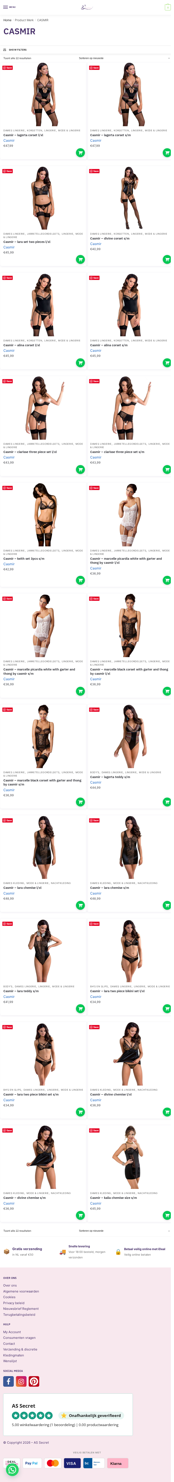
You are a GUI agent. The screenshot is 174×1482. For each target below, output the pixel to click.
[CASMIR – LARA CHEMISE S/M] (130, 847)
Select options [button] (80, 152)
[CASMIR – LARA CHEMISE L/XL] (43, 847)
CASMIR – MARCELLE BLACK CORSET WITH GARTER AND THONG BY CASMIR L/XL (129, 671)
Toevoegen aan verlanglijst (76, 72)
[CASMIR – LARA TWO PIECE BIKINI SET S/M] (43, 1054)
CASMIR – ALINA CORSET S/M (109, 345)
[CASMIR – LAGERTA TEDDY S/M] (130, 736)
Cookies (9, 1297)
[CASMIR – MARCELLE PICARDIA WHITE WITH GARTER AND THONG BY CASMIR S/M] (43, 625)
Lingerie (50, 130)
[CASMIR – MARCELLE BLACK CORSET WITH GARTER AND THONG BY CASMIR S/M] (43, 736)
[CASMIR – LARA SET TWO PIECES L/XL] (43, 198)
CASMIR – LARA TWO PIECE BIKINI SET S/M (31, 1094)
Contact (9, 1344)
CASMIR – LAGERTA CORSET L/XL (23, 135)
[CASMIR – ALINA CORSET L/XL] (43, 304)
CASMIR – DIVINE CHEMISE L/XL (111, 1094)
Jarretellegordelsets (43, 233)
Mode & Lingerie (69, 130)
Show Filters (18, 49)
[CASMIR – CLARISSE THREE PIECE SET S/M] (130, 408)
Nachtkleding (61, 883)
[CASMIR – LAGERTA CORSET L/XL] (43, 94)
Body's (94, 772)
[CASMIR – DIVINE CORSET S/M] (130, 198)
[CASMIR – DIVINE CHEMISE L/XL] (130, 1054)
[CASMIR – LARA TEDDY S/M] (43, 950)
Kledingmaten (13, 1355)
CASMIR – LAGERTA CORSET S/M (110, 135)
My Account (12, 1332)
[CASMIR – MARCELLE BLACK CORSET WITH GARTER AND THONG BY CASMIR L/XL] (130, 625)
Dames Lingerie (14, 130)
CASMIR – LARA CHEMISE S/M (109, 888)
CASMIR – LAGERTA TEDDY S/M (110, 777)
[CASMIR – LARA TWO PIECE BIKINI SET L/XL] (130, 950)
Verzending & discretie (20, 1349)
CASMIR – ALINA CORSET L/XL (21, 345)
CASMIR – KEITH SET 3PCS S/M (23, 559)
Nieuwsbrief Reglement (21, 1309)
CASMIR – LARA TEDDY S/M (21, 991)
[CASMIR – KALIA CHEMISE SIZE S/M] (130, 1157)
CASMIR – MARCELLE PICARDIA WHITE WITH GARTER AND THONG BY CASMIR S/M (39, 671)
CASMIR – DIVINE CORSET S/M (109, 238)
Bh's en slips (99, 986)
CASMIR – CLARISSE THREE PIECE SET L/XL (30, 452)
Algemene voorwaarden (21, 1291)
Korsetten (34, 130)
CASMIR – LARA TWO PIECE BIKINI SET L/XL (117, 991)
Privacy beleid (13, 1303)
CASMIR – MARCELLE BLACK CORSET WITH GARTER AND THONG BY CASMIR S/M (42, 782)
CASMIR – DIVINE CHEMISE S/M (24, 1198)
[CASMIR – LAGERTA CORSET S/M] (130, 94)
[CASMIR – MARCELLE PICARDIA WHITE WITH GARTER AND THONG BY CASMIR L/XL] (130, 514)
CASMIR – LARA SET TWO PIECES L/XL (26, 242)
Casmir (9, 140)
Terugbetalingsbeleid (19, 1315)
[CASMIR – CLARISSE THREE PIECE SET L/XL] (43, 408)
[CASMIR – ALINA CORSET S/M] (130, 304)
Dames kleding (13, 883)
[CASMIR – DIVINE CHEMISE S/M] (43, 1157)
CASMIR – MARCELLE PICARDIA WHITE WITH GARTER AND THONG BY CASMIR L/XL (126, 561)
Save (9, 67)
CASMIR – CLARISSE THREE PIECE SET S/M (117, 452)
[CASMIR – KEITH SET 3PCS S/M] (43, 514)
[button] (12, 1469)
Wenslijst (10, 1361)
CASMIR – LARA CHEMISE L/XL (22, 888)
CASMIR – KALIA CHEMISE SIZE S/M (113, 1198)
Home (7, 20)
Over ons (10, 1285)
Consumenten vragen (19, 1338)
